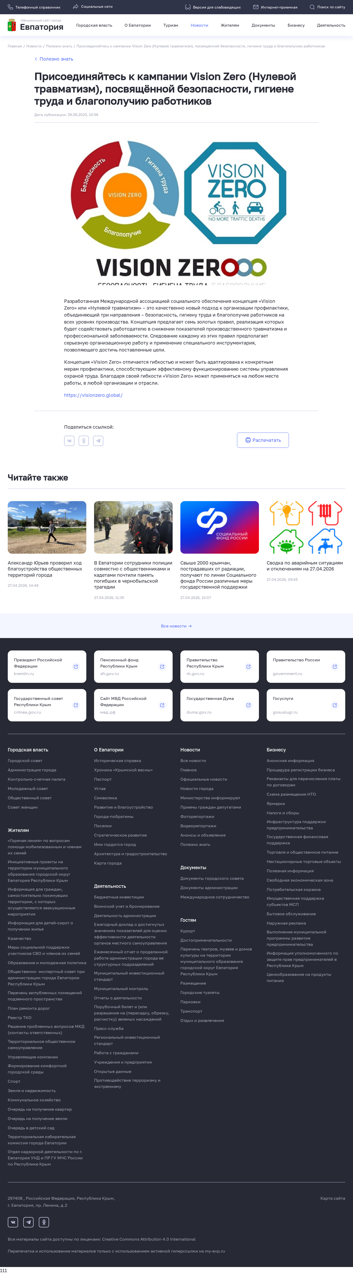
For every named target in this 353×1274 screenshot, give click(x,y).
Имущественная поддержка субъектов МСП (295, 901)
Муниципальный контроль (121, 988)
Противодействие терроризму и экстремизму (127, 1083)
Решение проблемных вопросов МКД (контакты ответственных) (46, 1029)
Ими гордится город (115, 844)
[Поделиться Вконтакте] (69, 442)
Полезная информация (290, 870)
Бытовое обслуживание (291, 913)
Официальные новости (203, 779)
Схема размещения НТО (291, 794)
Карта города (108, 863)
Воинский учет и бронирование (126, 906)
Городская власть (94, 25)
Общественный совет (30, 797)
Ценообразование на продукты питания (299, 977)
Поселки (103, 825)
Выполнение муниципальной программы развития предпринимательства (296, 938)
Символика (105, 797)
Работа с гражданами (116, 1052)
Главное (188, 769)
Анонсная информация (290, 760)
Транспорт (191, 1011)
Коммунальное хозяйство (34, 1099)
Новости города (196, 788)
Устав (100, 788)
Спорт (14, 1081)
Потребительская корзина (294, 889)
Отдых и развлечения (202, 1020)
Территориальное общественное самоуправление (41, 1044)
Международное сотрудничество (214, 896)
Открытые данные (112, 1071)
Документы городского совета (212, 878)
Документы (263, 25)
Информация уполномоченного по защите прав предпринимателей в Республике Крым (302, 959)
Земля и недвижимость (32, 1090)
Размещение (193, 983)
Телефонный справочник (38, 7)
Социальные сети (97, 6)
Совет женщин (23, 807)
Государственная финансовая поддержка (297, 839)
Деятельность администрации (125, 915)
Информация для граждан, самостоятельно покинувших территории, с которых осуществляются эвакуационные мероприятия (41, 902)
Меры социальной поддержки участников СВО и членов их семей (44, 950)
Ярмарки (276, 803)
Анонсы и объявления (203, 835)
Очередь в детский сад (31, 1127)
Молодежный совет (28, 788)
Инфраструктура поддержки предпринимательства (296, 824)
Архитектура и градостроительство (130, 853)
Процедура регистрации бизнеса (301, 769)
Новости (199, 25)
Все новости (174, 625)
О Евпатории (138, 25)
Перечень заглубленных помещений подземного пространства (45, 995)
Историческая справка (117, 760)
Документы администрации (209, 887)
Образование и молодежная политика (47, 962)
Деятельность (331, 25)
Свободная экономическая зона (300, 880)
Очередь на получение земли (37, 1118)
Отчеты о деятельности (118, 997)
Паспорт (103, 779)
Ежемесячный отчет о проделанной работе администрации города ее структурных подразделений (131, 958)
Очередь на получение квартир (40, 1109)
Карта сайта (332, 1198)
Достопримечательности (206, 940)
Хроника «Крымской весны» (123, 769)
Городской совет (25, 760)
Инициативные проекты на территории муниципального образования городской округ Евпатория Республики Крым (39, 871)
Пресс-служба (109, 1028)
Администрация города (32, 769)
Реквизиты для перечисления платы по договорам (304, 781)
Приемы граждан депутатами (210, 807)
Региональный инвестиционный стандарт (127, 1040)
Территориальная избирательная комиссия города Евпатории (42, 1139)
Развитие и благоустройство (123, 807)
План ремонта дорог (29, 1008)
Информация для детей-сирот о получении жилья (40, 926)
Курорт (187, 930)
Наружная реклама (286, 923)
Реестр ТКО (20, 1017)
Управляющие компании (33, 1056)
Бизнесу (296, 25)
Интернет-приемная (279, 7)
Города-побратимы (114, 816)
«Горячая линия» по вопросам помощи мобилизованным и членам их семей (45, 846)
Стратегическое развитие (120, 835)
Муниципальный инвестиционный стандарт (129, 976)
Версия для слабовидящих (217, 7)
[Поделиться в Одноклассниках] (84, 442)
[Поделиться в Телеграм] (98, 442)
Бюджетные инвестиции (119, 896)
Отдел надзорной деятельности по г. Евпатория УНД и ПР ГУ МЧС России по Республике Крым (45, 1158)
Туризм (170, 25)
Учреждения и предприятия (123, 1062)
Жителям (230, 25)
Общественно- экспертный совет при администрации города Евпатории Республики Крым (46, 977)
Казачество (19, 938)
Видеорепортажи (198, 825)
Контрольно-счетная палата (36, 779)
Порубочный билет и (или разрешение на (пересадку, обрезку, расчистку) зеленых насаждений (131, 1013)
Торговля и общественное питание (302, 852)
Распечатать (266, 440)
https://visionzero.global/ (93, 395)
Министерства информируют (210, 797)
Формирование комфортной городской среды (37, 1068)
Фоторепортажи (197, 816)
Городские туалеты (200, 992)
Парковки (190, 1001)
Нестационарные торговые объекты (304, 861)
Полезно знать (56, 59)
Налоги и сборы (283, 812)
